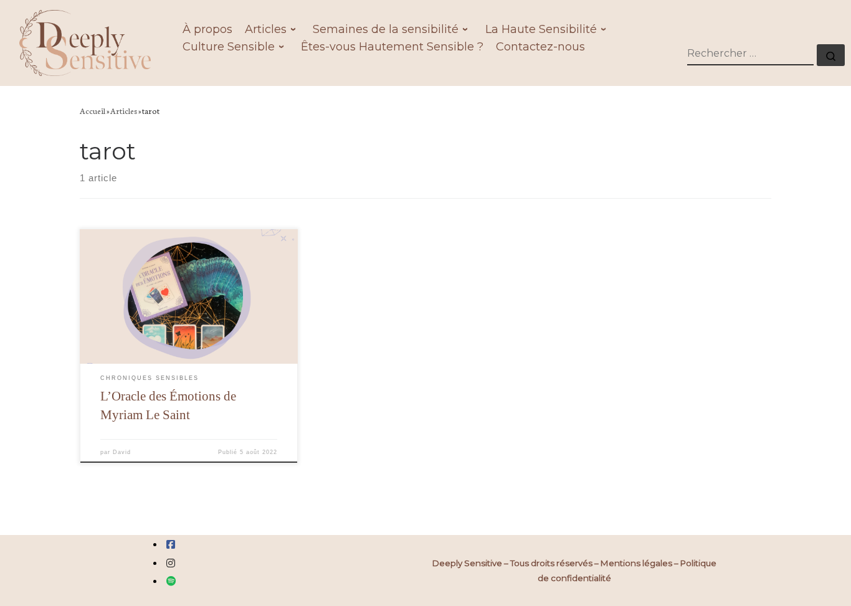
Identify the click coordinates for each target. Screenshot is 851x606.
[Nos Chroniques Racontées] (171, 581)
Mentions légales (636, 563)
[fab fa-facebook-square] (170, 545)
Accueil (92, 110)
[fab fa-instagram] (170, 563)
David (122, 452)
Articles (123, 110)
